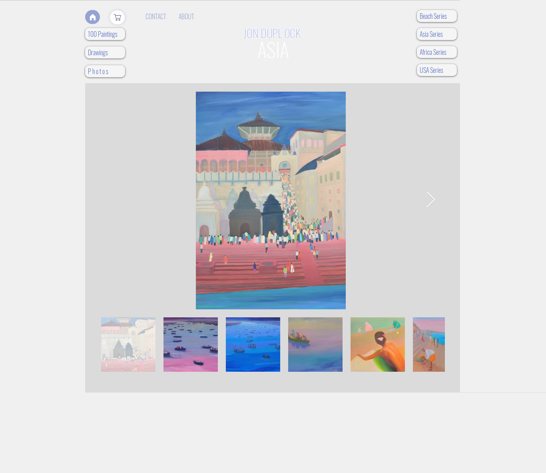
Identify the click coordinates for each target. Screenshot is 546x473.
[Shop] (117, 17)
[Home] (92, 17)
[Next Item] (430, 200)
